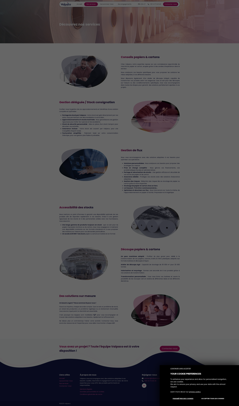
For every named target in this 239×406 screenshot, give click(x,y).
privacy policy (195, 392)
